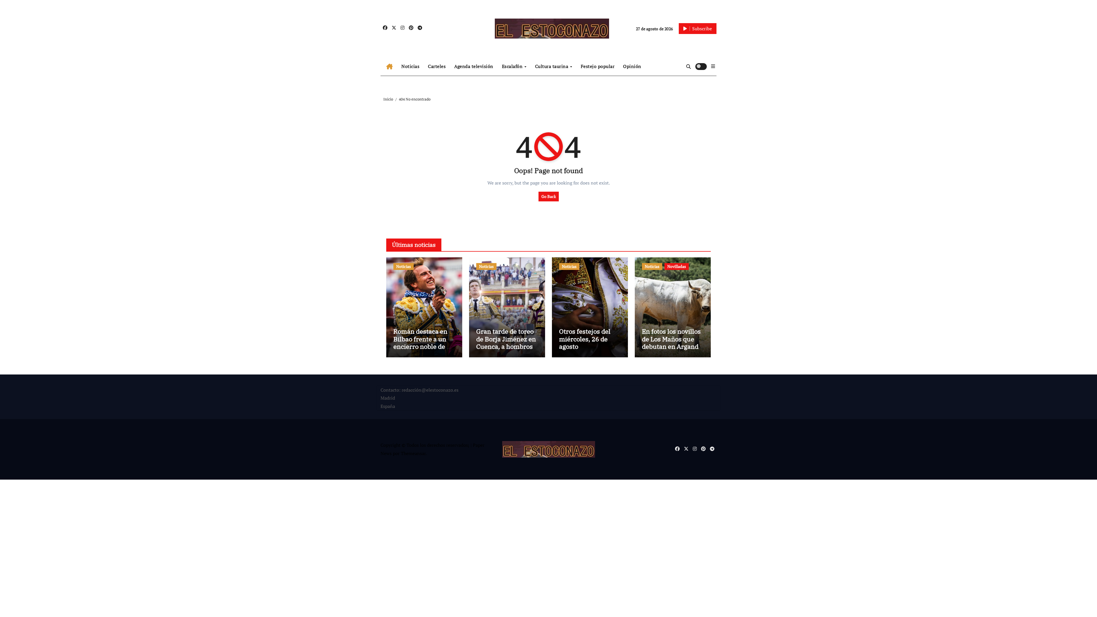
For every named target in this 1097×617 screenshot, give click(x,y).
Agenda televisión (473, 66)
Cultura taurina (552, 66)
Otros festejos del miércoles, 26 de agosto (584, 338)
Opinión (632, 66)
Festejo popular (598, 66)
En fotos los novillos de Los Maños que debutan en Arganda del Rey (672, 342)
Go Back (548, 196)
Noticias (410, 66)
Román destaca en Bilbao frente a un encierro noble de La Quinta (423, 342)
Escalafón (513, 66)
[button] (713, 66)
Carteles (437, 66)
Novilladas (676, 266)
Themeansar (413, 453)
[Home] (389, 66)
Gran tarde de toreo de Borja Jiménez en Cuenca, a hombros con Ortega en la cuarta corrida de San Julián (506, 350)
